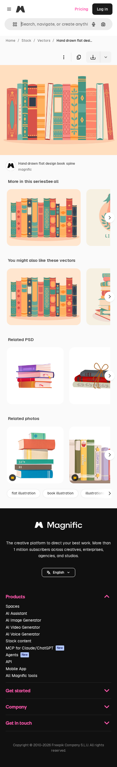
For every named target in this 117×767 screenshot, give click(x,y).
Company (16, 707)
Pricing (81, 9)
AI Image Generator (23, 620)
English (58, 572)
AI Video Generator (23, 627)
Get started (18, 690)
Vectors (43, 40)
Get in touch (19, 723)
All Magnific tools (21, 675)
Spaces (12, 606)
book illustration (60, 493)
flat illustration (23, 493)
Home (10, 40)
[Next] (110, 217)
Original (36, 76)
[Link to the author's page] (11, 167)
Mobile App (16, 668)
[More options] (63, 57)
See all (52, 181)
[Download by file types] (105, 57)
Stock (26, 40)
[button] (58, 572)
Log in (102, 9)
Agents (17, 654)
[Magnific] (58, 526)
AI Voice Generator (23, 634)
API (9, 661)
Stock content (18, 640)
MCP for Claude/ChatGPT (34, 648)
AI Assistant (16, 613)
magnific (25, 169)
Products (15, 596)
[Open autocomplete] (12, 24)
